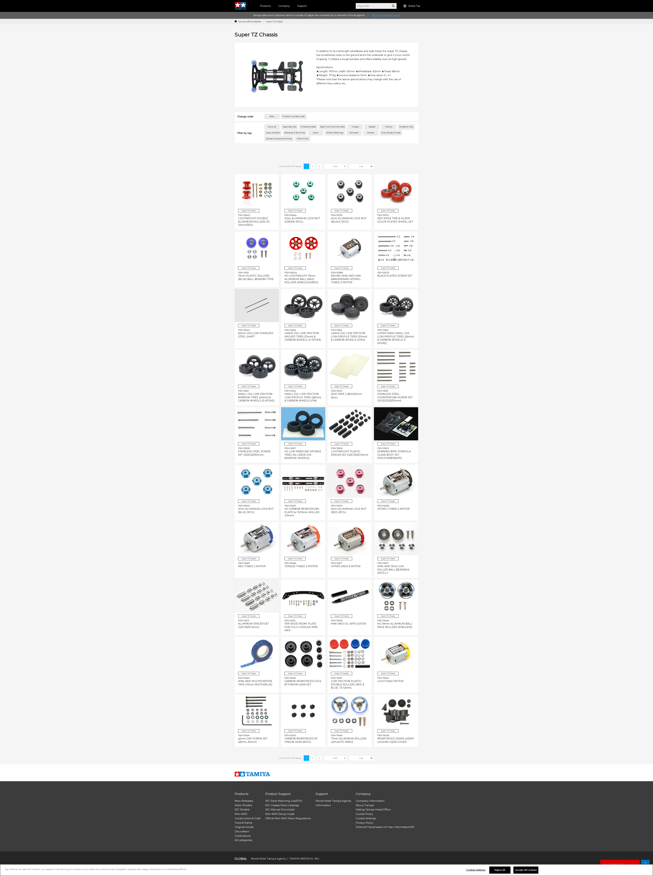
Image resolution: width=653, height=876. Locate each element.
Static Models (243, 805)
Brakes (370, 132)
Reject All (500, 870)
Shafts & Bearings (334, 132)
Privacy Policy (364, 822)
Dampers (353, 132)
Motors (388, 126)
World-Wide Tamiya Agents (333, 800)
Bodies (372, 126)
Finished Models (308, 126)
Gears (315, 132)
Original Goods (244, 827)
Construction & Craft (248, 818)
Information (323, 805)
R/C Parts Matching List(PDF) (284, 800)
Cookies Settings (475, 870)
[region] (326, 870)
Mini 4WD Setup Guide (280, 814)
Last (361, 166)
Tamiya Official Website (249, 21)
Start (272, 116)
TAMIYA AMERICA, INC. (304, 858)
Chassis (355, 126)
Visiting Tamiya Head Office (373, 809)
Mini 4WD (241, 814)
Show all (272, 126)
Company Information (370, 800)
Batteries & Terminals (294, 132)
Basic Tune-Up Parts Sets (332, 126)
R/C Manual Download (279, 809)
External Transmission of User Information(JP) (385, 827)
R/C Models (242, 809)
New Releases (244, 800)
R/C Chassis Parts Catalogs (282, 805)
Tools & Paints (243, 822)
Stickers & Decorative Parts (279, 138)
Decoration (242, 831)
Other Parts (302, 138)
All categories (243, 840)
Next (335, 166)
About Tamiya (365, 805)
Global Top (414, 5)
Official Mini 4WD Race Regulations (288, 818)
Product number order (294, 116)
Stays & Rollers (273, 132)
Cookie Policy (364, 814)
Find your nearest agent (386, 15)
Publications (242, 835)
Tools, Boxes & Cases (390, 132)
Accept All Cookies (526, 870)
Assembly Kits (289, 126)
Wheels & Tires (406, 126)
